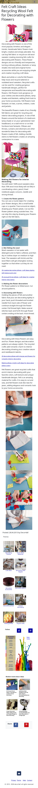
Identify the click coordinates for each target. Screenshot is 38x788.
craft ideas (8, 570)
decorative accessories (8, 588)
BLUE (11, 647)
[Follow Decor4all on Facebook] (19, 631)
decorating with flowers (20, 571)
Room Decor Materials (20, 553)
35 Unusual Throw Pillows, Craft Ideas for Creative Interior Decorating (11, 690)
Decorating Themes (8, 553)
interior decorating (20, 606)
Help (24, 780)
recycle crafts (20, 623)
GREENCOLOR (11, 644)
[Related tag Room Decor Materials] (8, 564)
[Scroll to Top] (19, 773)
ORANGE (11, 658)
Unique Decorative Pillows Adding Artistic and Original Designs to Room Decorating (11, 711)
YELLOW (11, 661)
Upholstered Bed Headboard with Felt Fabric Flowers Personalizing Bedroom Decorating (24, 690)
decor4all (15, 2)
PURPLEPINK (11, 651)
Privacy (13, 780)
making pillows (8, 623)
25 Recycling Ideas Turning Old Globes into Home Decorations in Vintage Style (24, 711)
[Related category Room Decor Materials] (20, 546)
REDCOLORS (11, 655)
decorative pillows (8, 606)
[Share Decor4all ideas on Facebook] (16, 725)
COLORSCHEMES (11, 669)
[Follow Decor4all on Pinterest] (30, 631)
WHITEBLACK (10, 641)
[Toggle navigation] (34, 1)
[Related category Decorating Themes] (8, 546)
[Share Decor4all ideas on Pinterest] (26, 725)
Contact (29, 780)
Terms (19, 780)
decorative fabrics (20, 588)
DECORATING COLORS (11, 637)
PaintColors (28, 638)
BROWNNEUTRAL (11, 665)
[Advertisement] (19, 749)
